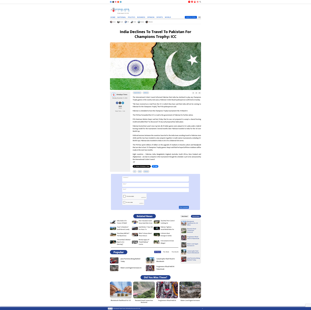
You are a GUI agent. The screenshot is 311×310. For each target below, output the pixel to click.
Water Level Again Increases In (131, 267)
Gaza (114, 22)
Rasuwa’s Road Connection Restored (191, 230)
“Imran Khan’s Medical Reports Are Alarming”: (123, 242)
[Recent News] (192, 2)
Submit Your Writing (191, 17)
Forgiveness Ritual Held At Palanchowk (165, 267)
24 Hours (157, 252)
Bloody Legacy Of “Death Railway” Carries (144, 242)
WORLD (168, 17)
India (134, 22)
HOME (112, 17)
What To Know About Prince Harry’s (145, 234)
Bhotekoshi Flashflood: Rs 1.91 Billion (192, 223)
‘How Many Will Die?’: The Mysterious (123, 234)
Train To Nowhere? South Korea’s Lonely (123, 228)
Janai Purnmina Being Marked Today (130, 260)
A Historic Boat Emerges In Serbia (166, 234)
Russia (142, 22)
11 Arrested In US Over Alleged (167, 242)
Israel (121, 22)
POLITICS (131, 17)
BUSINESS (141, 17)
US (128, 22)
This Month (175, 252)
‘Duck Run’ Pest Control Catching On (167, 222)
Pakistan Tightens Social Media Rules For (167, 228)
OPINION (150, 17)
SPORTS (159, 17)
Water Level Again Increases (190, 300)
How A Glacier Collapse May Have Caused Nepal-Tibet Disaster (129, 308)
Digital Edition (137, 93)
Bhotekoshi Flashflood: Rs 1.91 (121, 300)
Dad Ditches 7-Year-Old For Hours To (146, 228)
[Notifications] (198, 2)
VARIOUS (146, 93)
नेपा (189, 2)
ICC (134, 171)
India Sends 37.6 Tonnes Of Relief (122, 222)
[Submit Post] (195, 2)
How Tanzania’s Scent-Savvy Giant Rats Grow (145, 222)
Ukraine (150, 22)
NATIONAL (121, 17)
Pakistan (146, 171)
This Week (166, 252)
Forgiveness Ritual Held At (167, 300)
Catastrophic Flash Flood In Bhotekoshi (165, 260)
